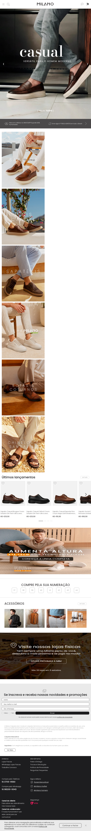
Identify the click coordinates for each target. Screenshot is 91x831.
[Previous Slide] (5, 123)
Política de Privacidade (39, 767)
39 (32, 590)
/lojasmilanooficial (41, 782)
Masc (6, 713)
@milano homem (41, 790)
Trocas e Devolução (38, 765)
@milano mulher (40, 786)
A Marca (5, 759)
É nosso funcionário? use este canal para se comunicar (12, 814)
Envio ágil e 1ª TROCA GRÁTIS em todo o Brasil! (67, 124)
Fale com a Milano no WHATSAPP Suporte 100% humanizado (24, 123)
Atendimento (35, 759)
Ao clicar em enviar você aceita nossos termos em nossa (45, 717)
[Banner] (45, 64)
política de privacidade (64, 717)
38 (23, 590)
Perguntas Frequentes (39, 770)
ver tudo (85, 477)
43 (68, 590)
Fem (13, 713)
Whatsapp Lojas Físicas (11, 765)
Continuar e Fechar (70, 825)
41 (50, 590)
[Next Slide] (85, 123)
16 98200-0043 (9, 789)
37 (14, 590)
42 (59, 590)
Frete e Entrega (36, 762)
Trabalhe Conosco (9, 767)
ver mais (10, 750)
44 (76, 590)
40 (41, 590)
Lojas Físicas (7, 762)
